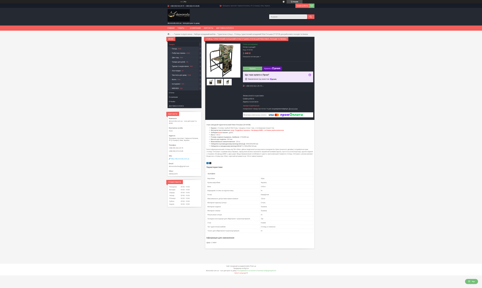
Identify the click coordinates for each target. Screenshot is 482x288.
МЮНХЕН (175, 88)
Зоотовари (176, 71)
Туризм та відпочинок (183, 34)
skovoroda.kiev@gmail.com (179, 166)
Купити (253, 68)
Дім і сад (175, 57)
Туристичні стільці (225, 34)
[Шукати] (310, 16)
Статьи (171, 93)
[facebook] (207, 163)
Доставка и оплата (225, 28)
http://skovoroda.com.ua (180, 159)
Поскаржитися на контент (246, 271)
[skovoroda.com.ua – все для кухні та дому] (179, 15)
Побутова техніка (178, 53)
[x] (210, 163)
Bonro (174, 79)
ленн (219, 132)
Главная (170, 28)
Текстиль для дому (179, 75)
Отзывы (172, 101)
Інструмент (176, 84)
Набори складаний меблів (205, 34)
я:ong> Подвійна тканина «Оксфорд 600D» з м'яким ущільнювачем (256, 130)
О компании (195, 28)
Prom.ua (253, 266)
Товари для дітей (178, 62)
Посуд (174, 49)
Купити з (268, 68)
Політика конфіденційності (266, 271)
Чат (473, 281)
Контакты (208, 28)
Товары (180, 28)
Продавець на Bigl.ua (241, 268)
